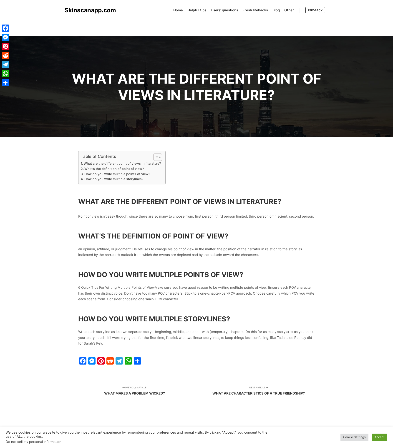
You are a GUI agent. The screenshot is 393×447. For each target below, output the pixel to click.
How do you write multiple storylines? (113, 179)
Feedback (315, 10)
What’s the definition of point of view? (114, 169)
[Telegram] (5, 64)
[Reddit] (5, 55)
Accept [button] (380, 437)
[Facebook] (5, 28)
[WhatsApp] (5, 73)
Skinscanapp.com (87, 10)
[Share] (5, 82)
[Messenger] (5, 37)
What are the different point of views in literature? (122, 163)
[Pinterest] (5, 46)
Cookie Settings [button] (354, 437)
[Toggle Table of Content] (155, 157)
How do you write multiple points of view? (117, 174)
